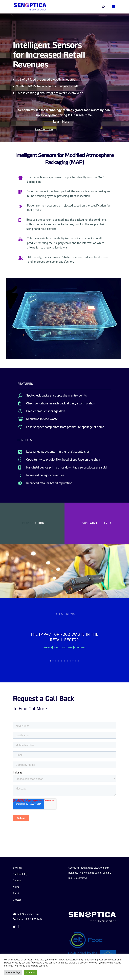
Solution (17, 867)
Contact (17, 899)
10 (75, 661)
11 (78, 661)
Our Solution (44, 129)
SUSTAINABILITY (95, 523)
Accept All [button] (30, 972)
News (70, 647)
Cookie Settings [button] (13, 972)
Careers (17, 880)
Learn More (61, 121)
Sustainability (20, 874)
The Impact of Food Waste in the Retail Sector (64, 637)
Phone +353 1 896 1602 (27, 919)
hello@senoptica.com (26, 914)
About (16, 893)
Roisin (49, 647)
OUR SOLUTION (33, 523)
